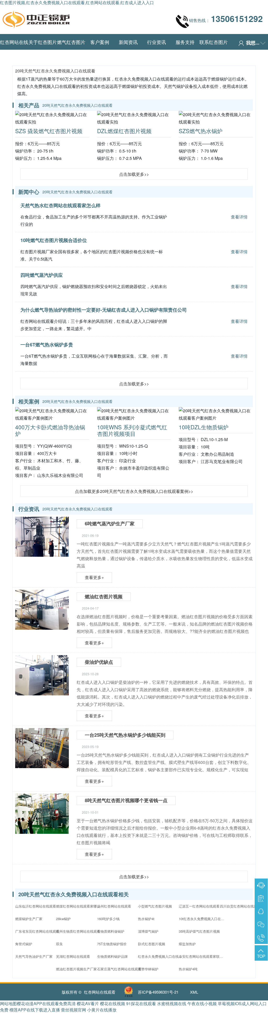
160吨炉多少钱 (108, 918)
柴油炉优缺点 (99, 662)
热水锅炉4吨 (188, 968)
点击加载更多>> (134, 174)
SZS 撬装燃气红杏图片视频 (48, 131)
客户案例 (99, 41)
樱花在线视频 (112, 1003)
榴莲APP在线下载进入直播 (34, 1010)
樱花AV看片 (88, 1003)
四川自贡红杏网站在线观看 (240, 906)
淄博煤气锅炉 (148, 931)
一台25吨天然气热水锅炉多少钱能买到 (125, 734)
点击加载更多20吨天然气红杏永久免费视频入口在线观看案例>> (134, 491)
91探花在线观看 (141, 1003)
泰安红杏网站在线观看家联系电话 (202, 956)
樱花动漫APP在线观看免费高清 (46, 1003)
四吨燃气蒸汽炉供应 (41, 275)
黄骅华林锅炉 (148, 968)
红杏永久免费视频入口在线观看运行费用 (161, 956)
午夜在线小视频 (202, 1003)
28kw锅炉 (63, 918)
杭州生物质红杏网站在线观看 (78, 931)
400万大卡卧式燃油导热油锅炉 (50, 430)
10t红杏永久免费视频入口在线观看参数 (202, 918)
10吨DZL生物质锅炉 (203, 427)
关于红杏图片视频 (43, 49)
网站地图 (8, 1003)
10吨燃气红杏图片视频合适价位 (53, 240)
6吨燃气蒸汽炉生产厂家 (110, 523)
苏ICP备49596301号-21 (158, 992)
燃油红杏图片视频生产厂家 (76, 968)
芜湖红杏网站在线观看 (73, 956)
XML (194, 992)
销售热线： (226, 19)
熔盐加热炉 (187, 943)
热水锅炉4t (146, 918)
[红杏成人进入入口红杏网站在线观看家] (36, 18)
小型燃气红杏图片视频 (155, 906)
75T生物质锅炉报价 (112, 943)
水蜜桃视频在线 (171, 1003)
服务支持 (185, 41)
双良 (59, 943)
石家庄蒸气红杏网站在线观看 (119, 968)
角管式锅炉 (23, 943)
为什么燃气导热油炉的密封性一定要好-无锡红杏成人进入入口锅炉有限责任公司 (103, 309)
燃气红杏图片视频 (71, 49)
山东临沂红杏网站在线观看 (35, 906)
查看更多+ (94, 577)
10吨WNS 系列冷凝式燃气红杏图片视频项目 (132, 430)
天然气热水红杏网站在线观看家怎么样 (60, 205)
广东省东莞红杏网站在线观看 (37, 931)
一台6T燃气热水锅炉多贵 (46, 344)
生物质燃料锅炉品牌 (112, 956)
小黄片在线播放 (101, 1010)
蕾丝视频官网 (73, 1010)
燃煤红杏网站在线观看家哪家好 (79, 906)
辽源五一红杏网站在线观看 (199, 906)
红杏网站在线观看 (14, 49)
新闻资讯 (128, 41)
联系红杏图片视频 (213, 49)
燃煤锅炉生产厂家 (28, 918)
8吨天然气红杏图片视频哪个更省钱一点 (126, 800)
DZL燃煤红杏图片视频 (124, 131)
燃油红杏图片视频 (103, 596)
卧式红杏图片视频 (151, 943)
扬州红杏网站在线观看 (114, 906)
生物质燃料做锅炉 (110, 931)
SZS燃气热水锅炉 (200, 131)
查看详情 (239, 217)
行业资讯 (156, 41)
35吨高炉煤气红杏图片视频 (199, 931)
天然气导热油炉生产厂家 (34, 956)
